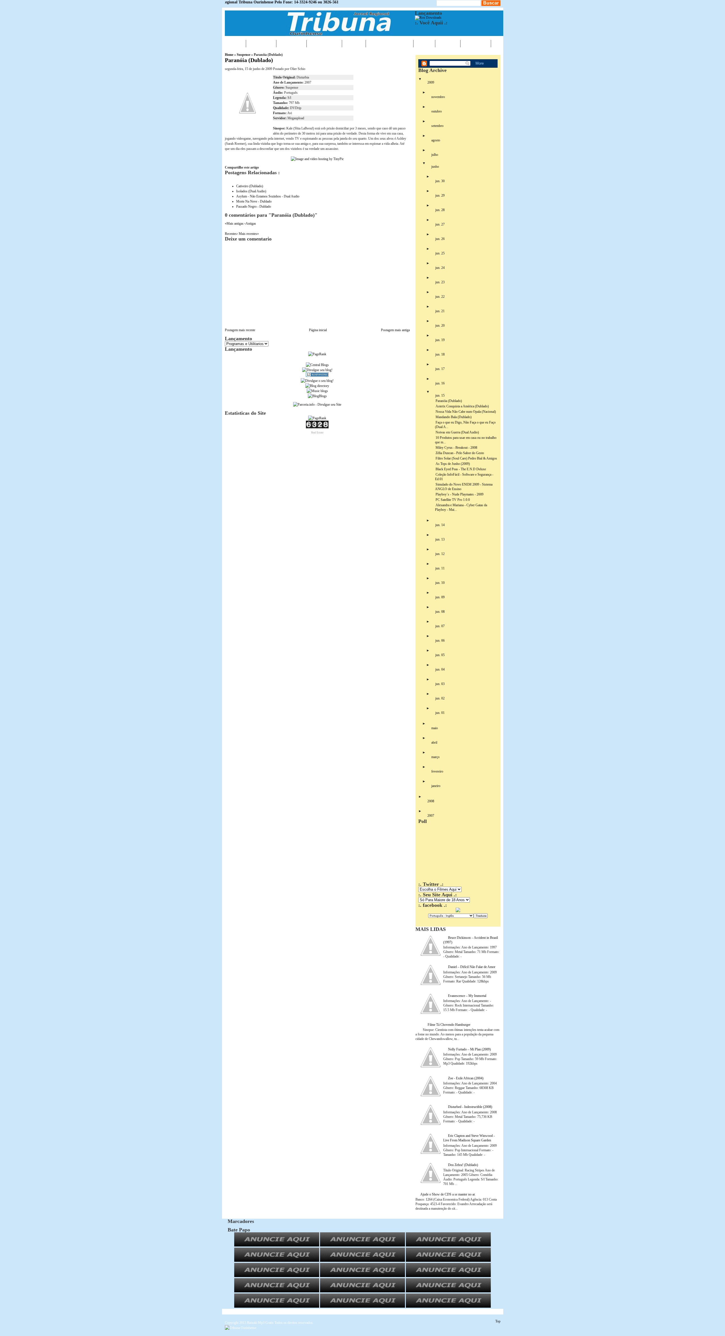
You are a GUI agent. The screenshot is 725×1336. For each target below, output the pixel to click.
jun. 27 (440, 224)
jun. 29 (440, 195)
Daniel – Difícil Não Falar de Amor (471, 967)
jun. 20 (440, 325)
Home (235, 43)
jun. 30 (440, 181)
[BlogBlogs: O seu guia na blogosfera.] (317, 396)
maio (434, 728)
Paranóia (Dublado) (249, 60)
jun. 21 (440, 311)
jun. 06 (440, 641)
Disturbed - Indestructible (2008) (470, 1107)
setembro (437, 126)
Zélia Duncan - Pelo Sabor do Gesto (460, 453)
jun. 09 (440, 597)
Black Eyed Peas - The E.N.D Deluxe (461, 469)
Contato (475, 43)
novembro (438, 97)
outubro (436, 111)
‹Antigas (250, 223)
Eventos (291, 43)
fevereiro (437, 771)
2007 (430, 816)
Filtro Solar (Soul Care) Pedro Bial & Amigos (466, 458)
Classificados (389, 43)
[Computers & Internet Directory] (317, 386)
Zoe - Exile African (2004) (465, 1078)
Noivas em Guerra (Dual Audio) (457, 432)
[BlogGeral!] (317, 370)
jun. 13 (440, 539)
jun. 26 (440, 239)
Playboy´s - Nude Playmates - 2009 (459, 494)
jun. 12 (440, 554)
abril (434, 742)
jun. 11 (440, 568)
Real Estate (317, 432)
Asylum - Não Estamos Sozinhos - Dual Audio (267, 196)
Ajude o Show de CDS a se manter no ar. (447, 1194)
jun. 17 (440, 369)
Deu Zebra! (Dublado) (463, 1165)
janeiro (435, 786)
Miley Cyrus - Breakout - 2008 (456, 448)
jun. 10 (440, 583)
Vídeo (424, 43)
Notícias (261, 43)
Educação (324, 43)
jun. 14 (440, 525)
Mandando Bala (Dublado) (454, 417)
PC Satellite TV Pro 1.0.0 (453, 500)
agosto (435, 140)
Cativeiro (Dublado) (249, 186)
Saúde (354, 43)
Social (447, 43)
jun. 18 (440, 354)
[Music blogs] (317, 391)
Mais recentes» (249, 234)
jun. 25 (440, 253)
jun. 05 (440, 655)
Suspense (243, 55)
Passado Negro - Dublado (253, 207)
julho (434, 155)
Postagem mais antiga (395, 330)
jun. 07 (440, 626)
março (435, 757)
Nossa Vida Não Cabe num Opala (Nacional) (466, 412)
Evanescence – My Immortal (467, 996)
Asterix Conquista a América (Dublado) (462, 406)
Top (497, 1321)
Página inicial (318, 330)
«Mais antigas (234, 223)
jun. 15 (440, 395)
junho (435, 167)
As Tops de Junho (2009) (453, 464)
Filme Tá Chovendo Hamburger (449, 1025)
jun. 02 (440, 698)
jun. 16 (440, 383)
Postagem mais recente (240, 330)
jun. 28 (440, 210)
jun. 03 (440, 684)
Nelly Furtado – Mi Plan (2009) (469, 1049)
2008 (430, 801)
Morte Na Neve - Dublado (254, 201)
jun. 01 (440, 713)
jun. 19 (440, 340)
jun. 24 (440, 268)
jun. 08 (440, 612)
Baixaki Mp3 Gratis (260, 1323)
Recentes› (232, 234)
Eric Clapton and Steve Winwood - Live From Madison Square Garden (469, 1138)
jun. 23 (440, 282)
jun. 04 (440, 669)
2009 (430, 82)
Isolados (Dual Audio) (251, 191)
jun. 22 (440, 297)
